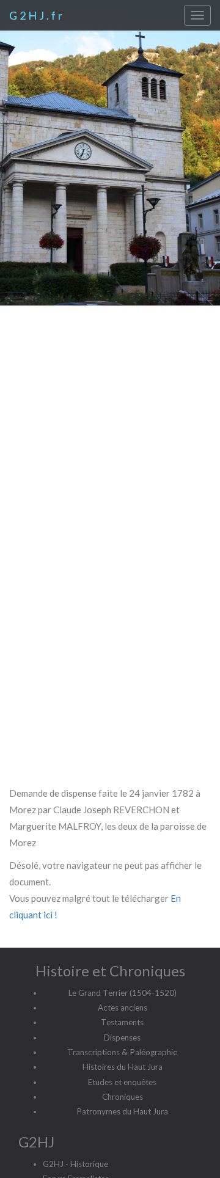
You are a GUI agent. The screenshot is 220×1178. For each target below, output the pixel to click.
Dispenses (122, 1037)
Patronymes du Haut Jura (122, 1111)
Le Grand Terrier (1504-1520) (122, 993)
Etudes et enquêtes (122, 1082)
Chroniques (122, 1097)
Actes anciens (122, 1007)
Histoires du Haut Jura (122, 1067)
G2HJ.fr (37, 15)
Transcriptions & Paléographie (122, 1052)
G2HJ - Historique (75, 1164)
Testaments (122, 1022)
